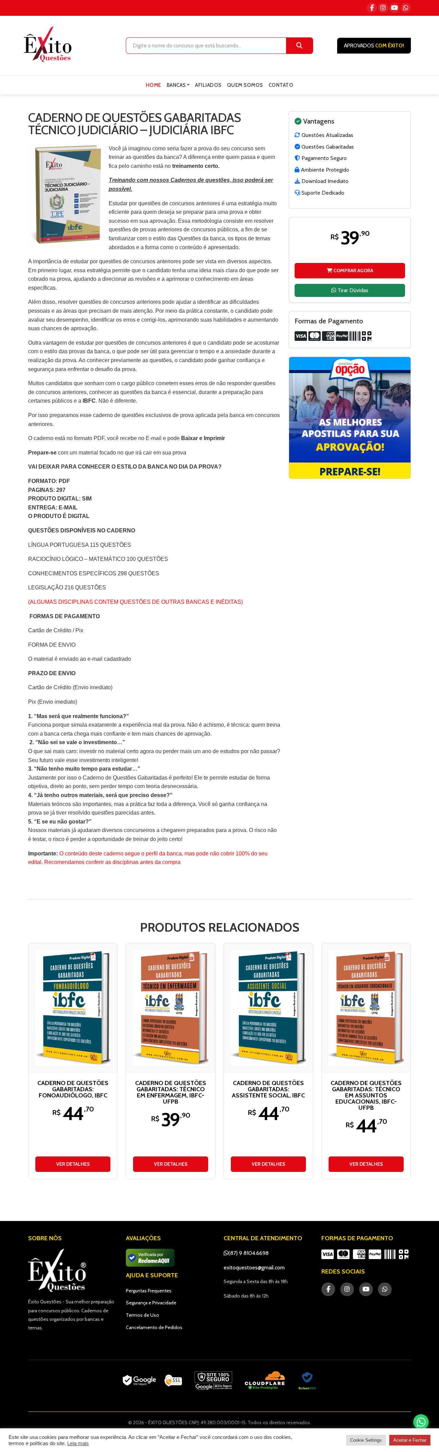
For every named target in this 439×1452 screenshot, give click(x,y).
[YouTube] (394, 8)
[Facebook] (372, 8)
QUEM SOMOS (245, 85)
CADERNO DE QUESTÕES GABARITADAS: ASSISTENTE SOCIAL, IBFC (268, 1089)
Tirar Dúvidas (352, 290)
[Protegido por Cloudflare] (265, 1380)
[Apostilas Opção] (350, 418)
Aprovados (374, 46)
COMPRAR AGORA (352, 270)
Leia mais (78, 1443)
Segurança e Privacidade (151, 1303)
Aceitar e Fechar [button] (409, 1440)
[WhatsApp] (406, 8)
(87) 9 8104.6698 (248, 1253)
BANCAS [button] (176, 85)
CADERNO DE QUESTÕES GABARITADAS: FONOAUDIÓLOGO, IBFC (72, 1089)
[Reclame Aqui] (307, 1380)
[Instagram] (383, 8)
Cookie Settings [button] (366, 1440)
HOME (153, 85)
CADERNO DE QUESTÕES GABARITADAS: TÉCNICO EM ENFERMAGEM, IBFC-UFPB (170, 1092)
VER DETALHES (73, 1164)
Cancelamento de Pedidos (154, 1327)
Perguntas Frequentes (148, 1291)
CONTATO (281, 85)
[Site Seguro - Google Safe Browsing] (152, 1380)
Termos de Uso (142, 1315)
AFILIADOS (208, 85)
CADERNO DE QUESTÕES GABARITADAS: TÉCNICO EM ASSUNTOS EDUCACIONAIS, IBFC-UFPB (366, 1095)
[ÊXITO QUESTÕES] (49, 44)
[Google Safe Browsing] (213, 1380)
